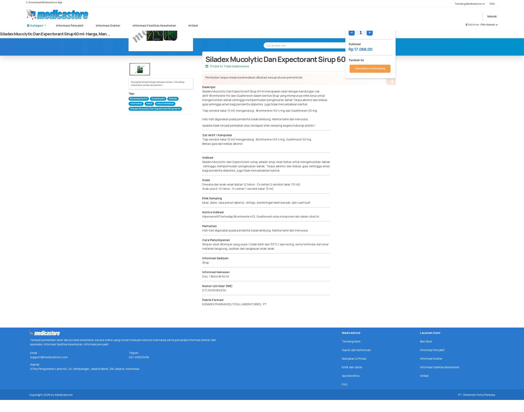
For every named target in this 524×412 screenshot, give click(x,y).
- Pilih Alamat (487, 24)
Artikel (193, 25)
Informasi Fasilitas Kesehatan (154, 25)
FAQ (492, 4)
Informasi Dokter (108, 25)
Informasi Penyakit (70, 25)
